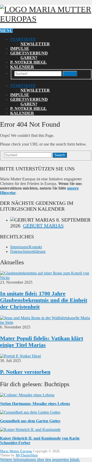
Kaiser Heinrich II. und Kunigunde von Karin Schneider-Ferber (39, 440)
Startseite (23, 39)
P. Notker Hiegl (28, 62)
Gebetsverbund (29, 53)
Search (70, 74)
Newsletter (35, 44)
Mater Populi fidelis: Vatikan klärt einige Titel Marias (41, 341)
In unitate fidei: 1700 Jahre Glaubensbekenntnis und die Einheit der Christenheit (43, 300)
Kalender (22, 67)
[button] (40, 459)
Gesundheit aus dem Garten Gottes (30, 421)
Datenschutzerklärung (27, 251)
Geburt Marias (43, 225)
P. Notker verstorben (25, 372)
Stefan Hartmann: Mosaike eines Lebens (35, 403)
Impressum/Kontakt (26, 247)
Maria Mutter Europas (16, 451)
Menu (6, 30)
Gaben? (28, 57)
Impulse (19, 48)
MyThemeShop (27, 455)
